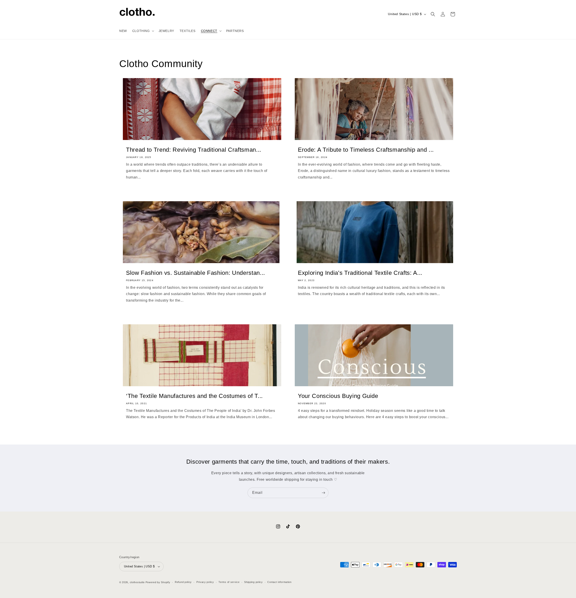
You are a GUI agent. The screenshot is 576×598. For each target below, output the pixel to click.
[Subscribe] (323, 492)
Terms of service (228, 582)
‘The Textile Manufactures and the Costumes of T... (194, 396)
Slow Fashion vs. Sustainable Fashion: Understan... (195, 272)
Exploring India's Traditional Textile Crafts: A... (360, 272)
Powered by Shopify (158, 582)
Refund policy (183, 582)
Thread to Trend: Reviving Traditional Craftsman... (193, 149)
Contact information (279, 582)
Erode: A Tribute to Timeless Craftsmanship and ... (366, 149)
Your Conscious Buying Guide (338, 396)
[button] (143, 31)
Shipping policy (253, 582)
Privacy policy (205, 582)
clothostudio (137, 582)
